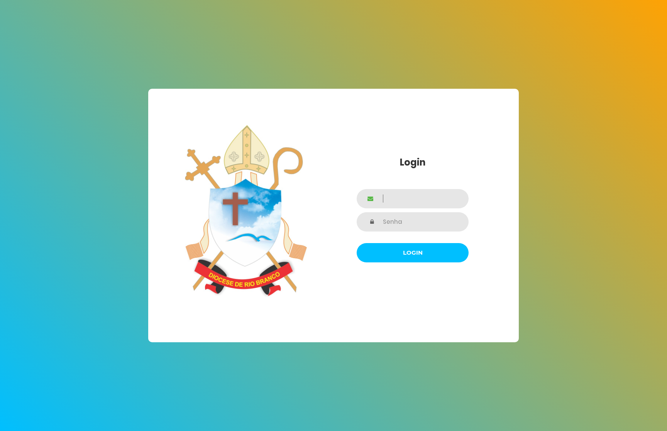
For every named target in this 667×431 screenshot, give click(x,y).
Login (413, 252)
